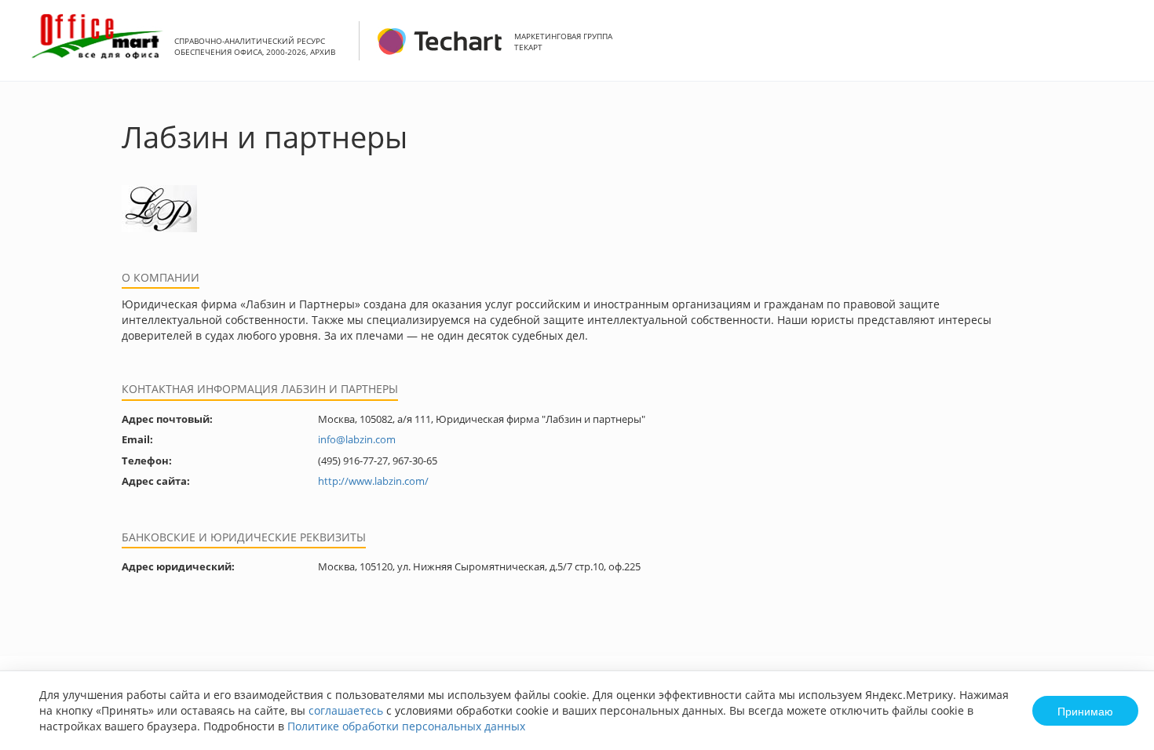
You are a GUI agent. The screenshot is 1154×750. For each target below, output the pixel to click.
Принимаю (1085, 711)
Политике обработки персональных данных (406, 726)
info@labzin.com (357, 439)
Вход (1117, 49)
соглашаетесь (346, 710)
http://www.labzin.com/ (373, 481)
